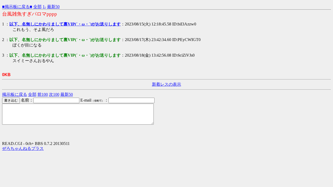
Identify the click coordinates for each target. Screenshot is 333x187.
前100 (42, 94)
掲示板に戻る (14, 94)
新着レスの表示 (166, 84)
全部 (37, 6)
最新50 (53, 6)
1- (44, 6)
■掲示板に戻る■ (17, 6)
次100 (54, 94)
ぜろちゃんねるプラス (23, 148)
